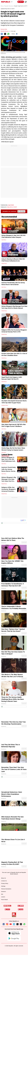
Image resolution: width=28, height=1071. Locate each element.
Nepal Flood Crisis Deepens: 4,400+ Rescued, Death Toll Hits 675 (11, 378)
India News (3, 239)
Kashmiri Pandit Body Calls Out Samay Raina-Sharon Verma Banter (13, 284)
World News (4, 358)
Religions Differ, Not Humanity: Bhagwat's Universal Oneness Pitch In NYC (14, 331)
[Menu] (26, 2)
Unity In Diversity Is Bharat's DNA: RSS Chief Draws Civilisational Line (13, 260)
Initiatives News (4, 405)
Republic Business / (9, 6)
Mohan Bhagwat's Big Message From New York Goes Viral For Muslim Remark (14, 307)
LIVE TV (21, 2)
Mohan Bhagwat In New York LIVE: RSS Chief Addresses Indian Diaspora (13, 236)
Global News (4, 263)
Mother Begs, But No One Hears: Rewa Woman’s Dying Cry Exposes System (13, 449)
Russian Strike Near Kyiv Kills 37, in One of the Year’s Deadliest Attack (14, 354)
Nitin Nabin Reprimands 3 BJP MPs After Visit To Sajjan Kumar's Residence (13, 425)
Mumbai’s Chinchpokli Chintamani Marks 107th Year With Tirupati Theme (14, 402)
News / (2, 6)
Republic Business (5, 31)
